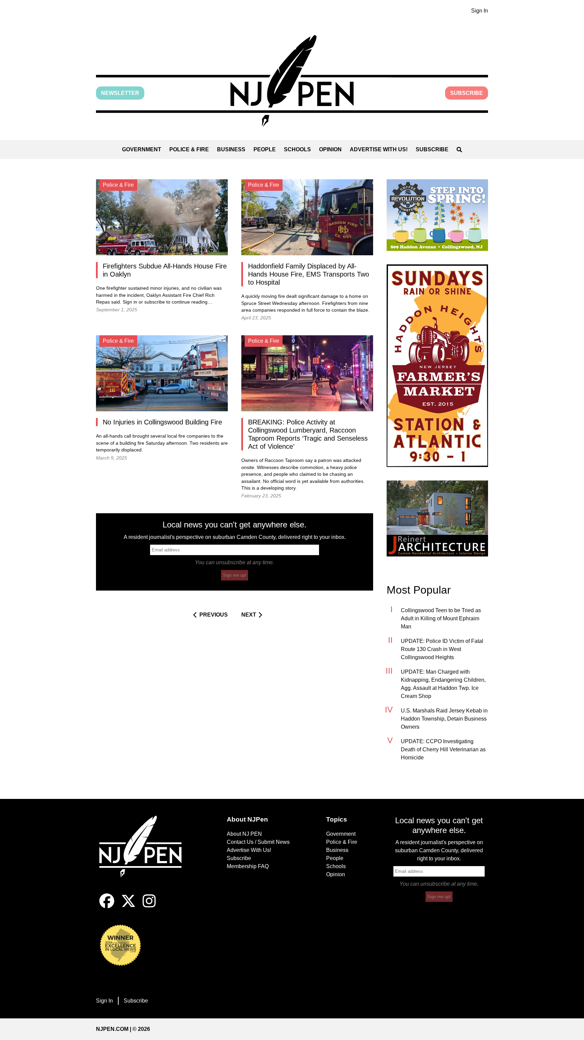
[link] (437, 215)
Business (231, 149)
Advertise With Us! (379, 149)
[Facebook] (106, 906)
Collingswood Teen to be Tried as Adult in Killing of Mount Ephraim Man (441, 618)
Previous (213, 615)
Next (248, 615)
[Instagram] (149, 906)
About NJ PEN (244, 834)
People (264, 149)
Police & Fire (189, 149)
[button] (292, 81)
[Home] (145, 854)
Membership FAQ (248, 866)
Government (141, 149)
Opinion (330, 149)
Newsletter (120, 93)
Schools (297, 149)
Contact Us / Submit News (258, 842)
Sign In (479, 11)
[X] (128, 906)
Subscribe (466, 93)
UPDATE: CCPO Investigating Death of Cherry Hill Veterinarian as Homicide (443, 749)
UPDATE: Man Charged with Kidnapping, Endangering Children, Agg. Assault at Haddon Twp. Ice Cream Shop (443, 684)
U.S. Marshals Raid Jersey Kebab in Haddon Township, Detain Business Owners (444, 719)
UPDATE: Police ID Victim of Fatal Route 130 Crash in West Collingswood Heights (442, 649)
